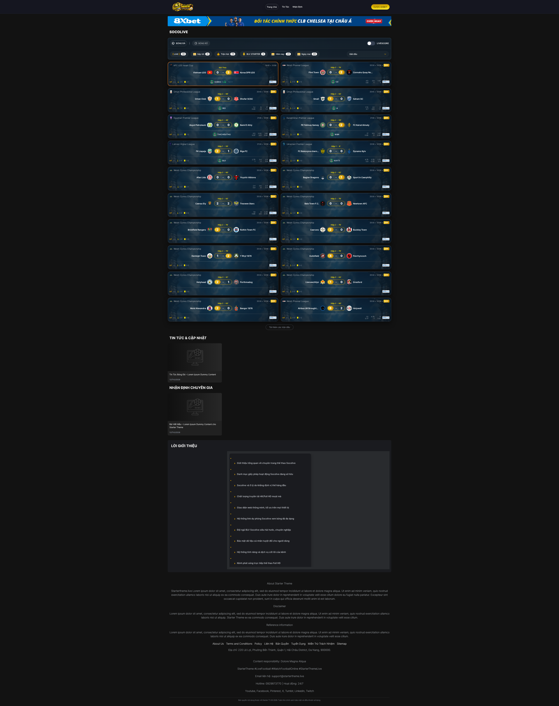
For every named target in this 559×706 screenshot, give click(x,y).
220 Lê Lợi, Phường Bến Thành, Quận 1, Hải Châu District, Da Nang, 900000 (284, 649)
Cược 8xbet (380, 7)
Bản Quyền (282, 643)
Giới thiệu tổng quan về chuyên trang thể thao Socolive (266, 463)
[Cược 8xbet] (279, 21)
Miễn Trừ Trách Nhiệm (321, 643)
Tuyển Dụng (298, 643)
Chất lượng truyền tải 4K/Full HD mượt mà (259, 496)
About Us (218, 643)
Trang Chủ (272, 7)
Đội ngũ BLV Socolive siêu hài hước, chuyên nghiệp (264, 529)
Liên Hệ (268, 643)
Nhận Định (297, 7)
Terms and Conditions (239, 643)
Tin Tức (285, 7)
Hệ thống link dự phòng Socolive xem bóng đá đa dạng (265, 518)
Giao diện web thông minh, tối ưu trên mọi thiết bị (263, 507)
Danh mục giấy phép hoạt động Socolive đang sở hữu (265, 474)
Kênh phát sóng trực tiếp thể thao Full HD (259, 563)
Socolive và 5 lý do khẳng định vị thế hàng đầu (261, 485)
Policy (258, 643)
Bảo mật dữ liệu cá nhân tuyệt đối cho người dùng (263, 540)
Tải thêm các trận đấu (279, 327)
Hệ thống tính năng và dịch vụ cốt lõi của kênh (261, 552)
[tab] (179, 54)
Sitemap (342, 643)
